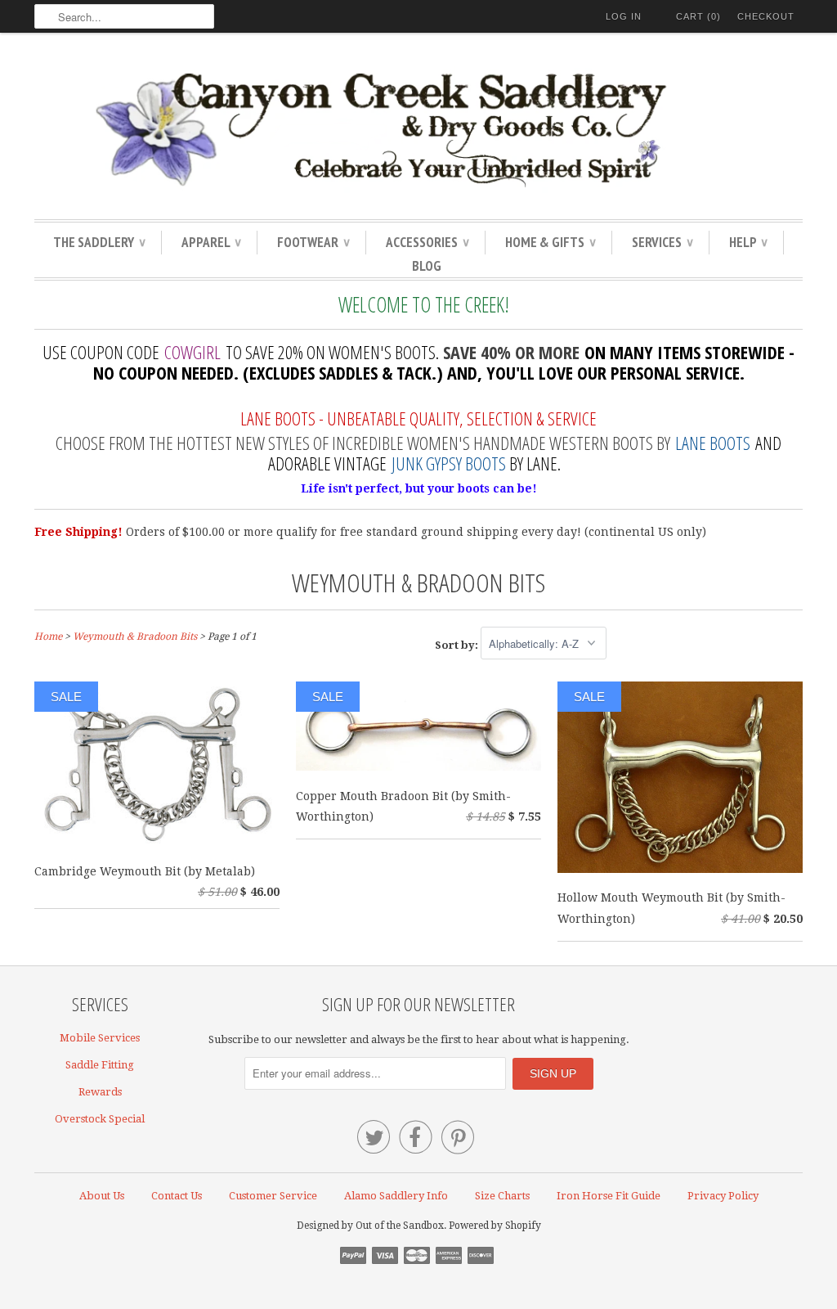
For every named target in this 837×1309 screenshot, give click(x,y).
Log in (624, 16)
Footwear (313, 242)
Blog (426, 266)
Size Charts (502, 1196)
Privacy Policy (723, 1196)
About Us (101, 1196)
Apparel (210, 242)
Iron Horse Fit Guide (608, 1196)
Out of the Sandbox (400, 1225)
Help (748, 242)
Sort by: (458, 644)
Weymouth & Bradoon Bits (418, 582)
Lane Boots (712, 442)
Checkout (765, 16)
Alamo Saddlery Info (396, 1196)
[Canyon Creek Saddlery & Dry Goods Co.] (418, 130)
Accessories (427, 242)
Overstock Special (100, 1119)
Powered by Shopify (495, 1225)
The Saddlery (99, 242)
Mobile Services (100, 1038)
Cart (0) (698, 16)
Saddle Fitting (99, 1065)
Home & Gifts (550, 242)
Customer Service (273, 1196)
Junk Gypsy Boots (449, 463)
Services (662, 242)
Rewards (100, 1092)
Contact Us (176, 1196)
